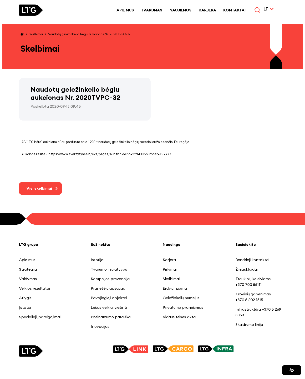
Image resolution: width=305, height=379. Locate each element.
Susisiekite (245, 244)
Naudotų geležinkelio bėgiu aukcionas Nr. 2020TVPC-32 (89, 34)
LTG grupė (28, 244)
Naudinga (171, 244)
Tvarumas (151, 10)
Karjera (207, 10)
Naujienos (180, 10)
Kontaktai (234, 10)
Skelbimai (36, 34)
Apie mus (125, 10)
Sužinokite (100, 244)
